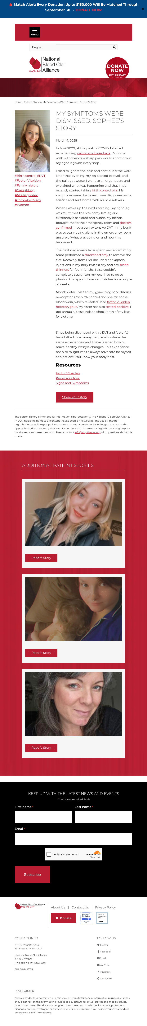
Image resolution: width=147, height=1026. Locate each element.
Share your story (74, 397)
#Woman (22, 205)
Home (18, 102)
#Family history (26, 185)
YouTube (105, 965)
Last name (84, 807)
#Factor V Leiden (28, 180)
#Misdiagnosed (26, 195)
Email (20, 829)
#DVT (41, 176)
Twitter (104, 945)
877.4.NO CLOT (34, 948)
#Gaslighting (24, 190)
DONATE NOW (89, 10)
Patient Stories (32, 102)
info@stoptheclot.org (87, 432)
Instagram (106, 978)
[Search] (111, 47)
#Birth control (25, 176)
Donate (66, 918)
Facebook (105, 951)
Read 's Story (41, 558)
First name (24, 807)
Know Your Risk (68, 378)
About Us (58, 907)
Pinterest (105, 971)
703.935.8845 (31, 945)
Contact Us (80, 907)
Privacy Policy (105, 907)
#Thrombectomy (28, 200)
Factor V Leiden (68, 373)
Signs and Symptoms (72, 383)
